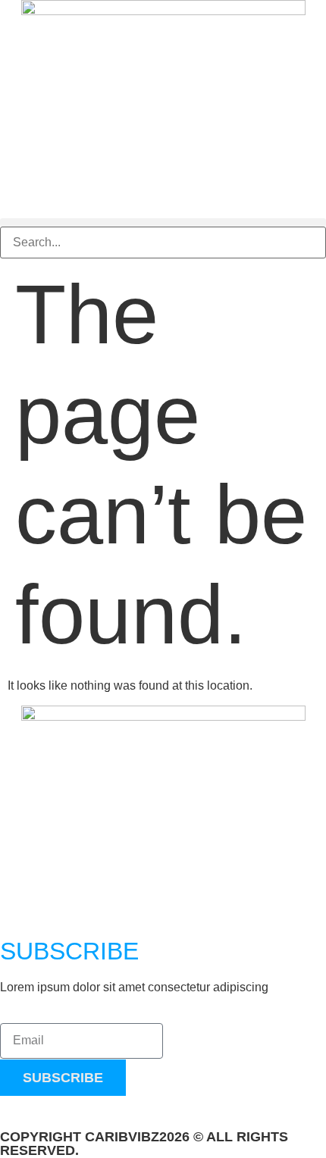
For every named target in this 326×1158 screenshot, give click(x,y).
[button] (163, 222)
